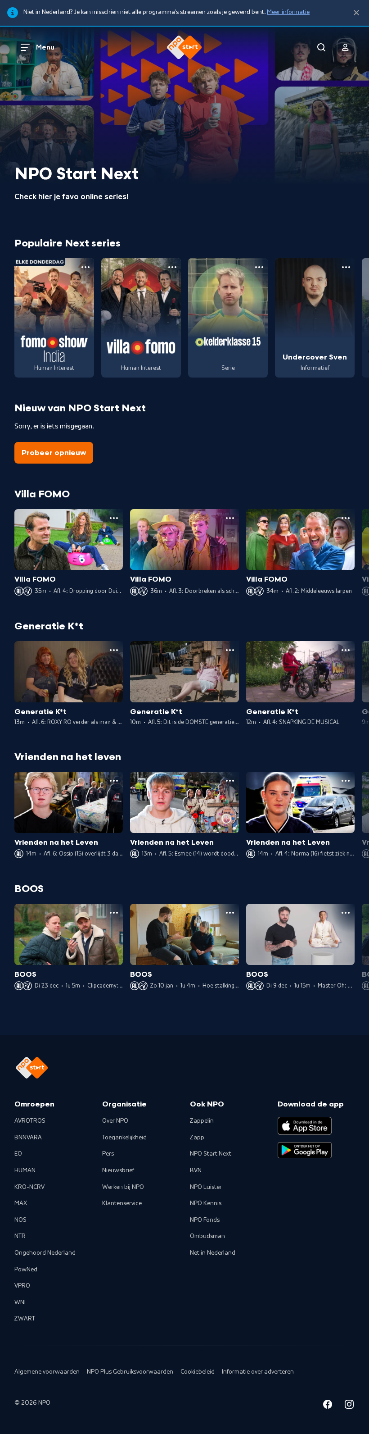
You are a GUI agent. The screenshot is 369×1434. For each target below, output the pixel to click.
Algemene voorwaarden (47, 1372)
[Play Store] (305, 1150)
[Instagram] (349, 1406)
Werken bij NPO (123, 1187)
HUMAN (25, 1170)
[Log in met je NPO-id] (345, 47)
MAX (20, 1203)
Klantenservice (122, 1203)
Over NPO (115, 1121)
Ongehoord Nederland (45, 1253)
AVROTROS (29, 1121)
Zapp (197, 1137)
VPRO (22, 1286)
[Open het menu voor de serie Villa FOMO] (172, 267)
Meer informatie (288, 12)
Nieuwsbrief (118, 1170)
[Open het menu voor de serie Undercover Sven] (346, 267)
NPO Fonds (205, 1220)
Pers (108, 1154)
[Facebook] (327, 1406)
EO (18, 1154)
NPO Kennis (205, 1203)
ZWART (24, 1319)
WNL (20, 1302)
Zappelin (202, 1121)
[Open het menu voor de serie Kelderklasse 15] (259, 267)
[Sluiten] (356, 12)
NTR (20, 1236)
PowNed (25, 1269)
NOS (20, 1220)
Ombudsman (207, 1236)
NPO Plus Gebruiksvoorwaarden (130, 1372)
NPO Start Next (210, 1154)
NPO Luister (206, 1187)
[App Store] (305, 1126)
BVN (196, 1170)
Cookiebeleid (197, 1372)
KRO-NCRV (29, 1187)
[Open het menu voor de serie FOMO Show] (85, 267)
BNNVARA (28, 1137)
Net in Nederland (212, 1253)
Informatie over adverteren (258, 1372)
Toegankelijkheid (124, 1137)
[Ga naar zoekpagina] (321, 47)
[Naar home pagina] (184, 47)
